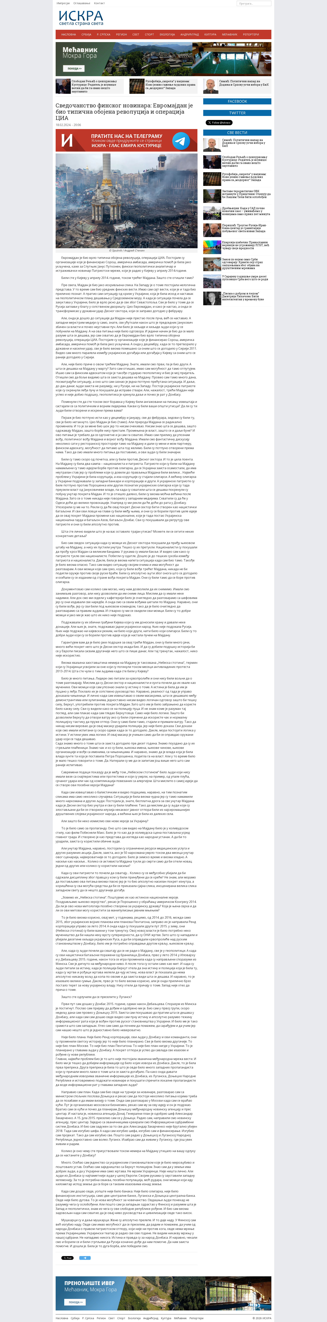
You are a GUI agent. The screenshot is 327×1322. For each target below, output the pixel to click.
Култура (210, 34)
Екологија (167, 34)
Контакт (99, 3)
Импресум (63, 3)
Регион (121, 34)
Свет (135, 34)
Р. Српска (103, 34)
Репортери (251, 34)
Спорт (149, 34)
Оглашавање (81, 3)
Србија (86, 34)
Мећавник (229, 34)
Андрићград (190, 34)
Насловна (68, 34)
